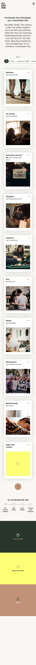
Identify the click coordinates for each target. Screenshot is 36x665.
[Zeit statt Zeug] (3, 6)
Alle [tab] (6, 61)
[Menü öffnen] (34, 4)
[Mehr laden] (18, 486)
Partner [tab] (12, 61)
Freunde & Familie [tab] (23, 61)
